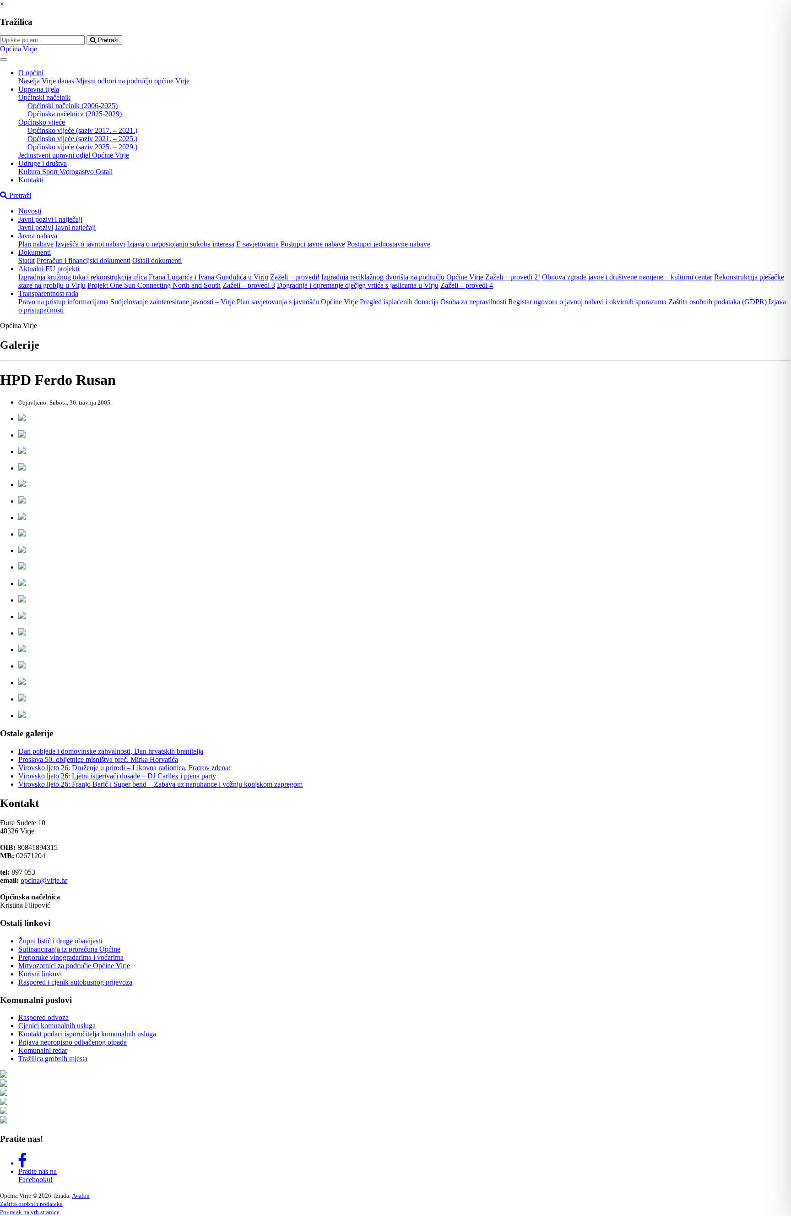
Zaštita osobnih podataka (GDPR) (717, 302)
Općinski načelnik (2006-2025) (72, 106)
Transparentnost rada (48, 293)
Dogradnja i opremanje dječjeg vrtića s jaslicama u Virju (358, 285)
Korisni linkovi (40, 974)
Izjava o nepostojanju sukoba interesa (180, 244)
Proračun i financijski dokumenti (83, 260)
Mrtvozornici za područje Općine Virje (74, 966)
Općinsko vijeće (41, 122)
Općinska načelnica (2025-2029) (74, 114)
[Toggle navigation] (3, 59)
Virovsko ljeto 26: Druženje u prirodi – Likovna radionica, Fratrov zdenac (125, 768)
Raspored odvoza (43, 1017)
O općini (30, 73)
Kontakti (30, 180)
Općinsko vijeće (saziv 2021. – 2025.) (82, 138)
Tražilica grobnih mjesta (52, 1059)
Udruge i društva (42, 163)
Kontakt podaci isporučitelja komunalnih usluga (87, 1034)
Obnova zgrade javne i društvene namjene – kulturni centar (627, 277)
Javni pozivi (35, 227)
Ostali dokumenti (157, 260)
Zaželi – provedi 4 (466, 285)
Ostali (104, 171)
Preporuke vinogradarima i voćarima (71, 957)
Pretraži (107, 40)
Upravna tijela (38, 89)
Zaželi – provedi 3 (248, 285)
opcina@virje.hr (44, 880)
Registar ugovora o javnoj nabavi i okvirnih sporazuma (587, 302)
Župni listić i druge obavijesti (60, 941)
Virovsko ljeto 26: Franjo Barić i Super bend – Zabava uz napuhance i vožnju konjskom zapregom (160, 784)
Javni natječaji (75, 227)
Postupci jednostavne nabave (388, 244)
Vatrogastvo (78, 171)
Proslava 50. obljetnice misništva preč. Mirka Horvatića (98, 759)
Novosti (29, 211)
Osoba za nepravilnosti (473, 302)
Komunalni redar (42, 1050)
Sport (51, 171)
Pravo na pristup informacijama (63, 302)
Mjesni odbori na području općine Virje (133, 81)
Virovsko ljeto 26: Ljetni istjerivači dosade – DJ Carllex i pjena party (117, 776)
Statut (26, 260)
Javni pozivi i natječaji (50, 219)
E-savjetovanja (257, 244)
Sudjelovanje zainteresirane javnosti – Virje (172, 302)
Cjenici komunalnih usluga (57, 1026)
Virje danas (59, 81)
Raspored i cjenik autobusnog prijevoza (75, 982)
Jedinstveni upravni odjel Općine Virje (73, 155)
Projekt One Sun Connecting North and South (154, 285)
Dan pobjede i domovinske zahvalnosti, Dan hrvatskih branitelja (110, 751)
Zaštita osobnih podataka (31, 1203)
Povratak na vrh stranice (30, 1212)
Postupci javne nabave (313, 244)
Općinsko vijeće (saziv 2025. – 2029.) (82, 147)
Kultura (30, 171)
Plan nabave (36, 244)
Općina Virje (18, 49)
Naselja (30, 81)
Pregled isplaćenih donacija (399, 302)
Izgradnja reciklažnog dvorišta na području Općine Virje (402, 277)
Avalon (81, 1195)
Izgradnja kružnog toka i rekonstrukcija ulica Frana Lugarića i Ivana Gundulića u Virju (143, 277)
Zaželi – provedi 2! (512, 277)
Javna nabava (37, 236)
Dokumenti (34, 252)
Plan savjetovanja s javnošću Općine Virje (297, 302)
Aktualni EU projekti (48, 269)
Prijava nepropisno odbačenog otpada (72, 1042)
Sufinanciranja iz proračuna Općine (69, 949)
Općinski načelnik (44, 97)
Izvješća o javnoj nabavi (90, 244)
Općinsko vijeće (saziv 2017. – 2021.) (82, 130)
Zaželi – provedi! (295, 277)
